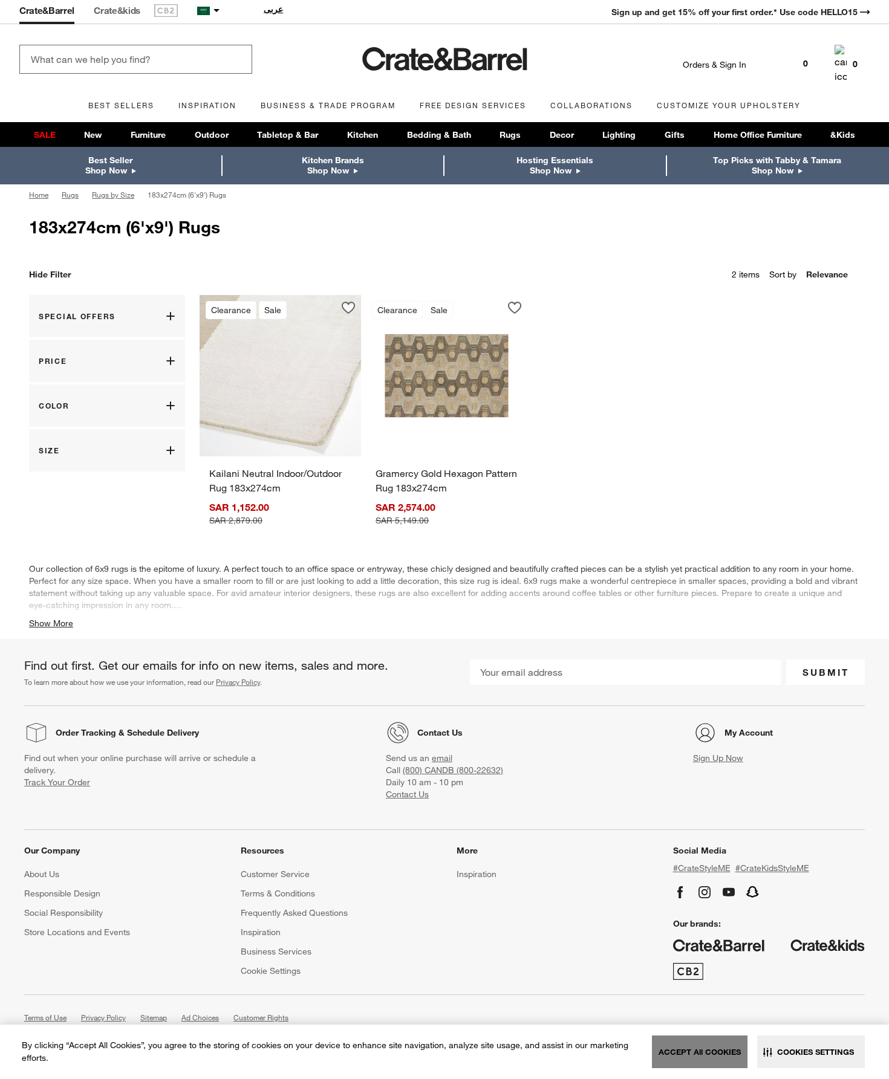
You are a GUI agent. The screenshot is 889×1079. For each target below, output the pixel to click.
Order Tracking (86, 732)
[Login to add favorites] (348, 307)
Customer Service (275, 874)
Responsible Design (62, 893)
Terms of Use (45, 1017)
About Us (41, 874)
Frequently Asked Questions (294, 912)
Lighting (619, 134)
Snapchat (753, 892)
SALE (45, 134)
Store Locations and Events (77, 932)
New (93, 134)
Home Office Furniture (758, 134)
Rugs (510, 134)
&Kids (842, 134)
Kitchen (362, 134)
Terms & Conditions (278, 893)
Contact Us (440, 732)
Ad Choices (200, 1017)
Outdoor (212, 134)
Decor (562, 134)
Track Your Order (57, 782)
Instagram (704, 892)
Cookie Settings (271, 970)
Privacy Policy (238, 682)
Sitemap (153, 1017)
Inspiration (261, 932)
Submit (826, 672)
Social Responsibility (63, 912)
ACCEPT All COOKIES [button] (700, 1052)
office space (330, 568)
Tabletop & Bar (287, 134)
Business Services (276, 951)
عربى (273, 9)
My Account (749, 732)
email (442, 758)
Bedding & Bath (439, 134)
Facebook (680, 892)
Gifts (675, 134)
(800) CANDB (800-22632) (453, 770)
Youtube (728, 892)
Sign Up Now (718, 758)
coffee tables (597, 593)
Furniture (148, 134)
